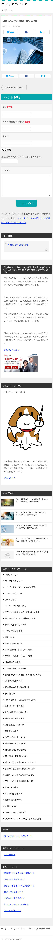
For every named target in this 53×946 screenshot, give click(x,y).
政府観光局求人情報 (13, 681)
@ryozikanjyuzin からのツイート (18, 836)
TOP (14, 929)
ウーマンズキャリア (13, 581)
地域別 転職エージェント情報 (18, 656)
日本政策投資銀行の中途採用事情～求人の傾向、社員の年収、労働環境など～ (32, 500)
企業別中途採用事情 (13, 631)
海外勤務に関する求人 (14, 718)
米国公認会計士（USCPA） (17, 737)
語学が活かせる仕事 (13, 794)
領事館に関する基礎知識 (15, 812)
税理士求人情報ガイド (13, 892)
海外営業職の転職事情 (14, 725)
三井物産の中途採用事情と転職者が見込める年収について (15, 87)
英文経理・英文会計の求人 (16, 756)
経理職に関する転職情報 (15, 750)
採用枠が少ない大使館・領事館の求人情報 (23, 675)
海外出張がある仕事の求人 (16, 712)
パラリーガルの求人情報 (15, 606)
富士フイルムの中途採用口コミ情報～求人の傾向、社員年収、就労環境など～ (32, 540)
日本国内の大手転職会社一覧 (17, 687)
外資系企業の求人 (12, 662)
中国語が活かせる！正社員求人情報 (20, 618)
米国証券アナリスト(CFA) (16, 743)
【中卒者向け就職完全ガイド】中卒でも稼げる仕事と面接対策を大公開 (32, 553)
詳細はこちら (9, 478)
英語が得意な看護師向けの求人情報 (20, 762)
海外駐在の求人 (11, 731)
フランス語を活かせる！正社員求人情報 (22, 612)
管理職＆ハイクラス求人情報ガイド (19, 873)
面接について (11, 806)
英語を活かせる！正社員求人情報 (19, 775)
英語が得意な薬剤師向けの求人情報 (20, 768)
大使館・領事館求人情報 (15, 668)
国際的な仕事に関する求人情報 (18, 650)
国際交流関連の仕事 (13, 643)
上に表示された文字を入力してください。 (22, 157)
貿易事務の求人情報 (13, 800)
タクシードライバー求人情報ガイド (19, 886)
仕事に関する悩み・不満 (15, 625)
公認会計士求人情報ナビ (14, 898)
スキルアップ (11, 600)
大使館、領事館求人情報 (17, 245)
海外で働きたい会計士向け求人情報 (20, 700)
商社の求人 (10, 637)
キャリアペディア (14, 4)
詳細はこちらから (11, 350)
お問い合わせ (9, 854)
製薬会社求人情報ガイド (14, 879)
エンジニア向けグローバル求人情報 (20, 587)
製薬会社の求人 (11, 787)
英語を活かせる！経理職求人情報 (19, 781)
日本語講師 (10, 693)
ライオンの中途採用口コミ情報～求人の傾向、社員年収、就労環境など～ (31, 527)
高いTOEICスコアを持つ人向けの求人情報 (23, 819)
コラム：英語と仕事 (13, 593)
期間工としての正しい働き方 (16, 904)
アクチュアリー (11, 575)
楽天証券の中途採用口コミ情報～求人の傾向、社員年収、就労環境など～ (31, 513)
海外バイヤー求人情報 (14, 706)
